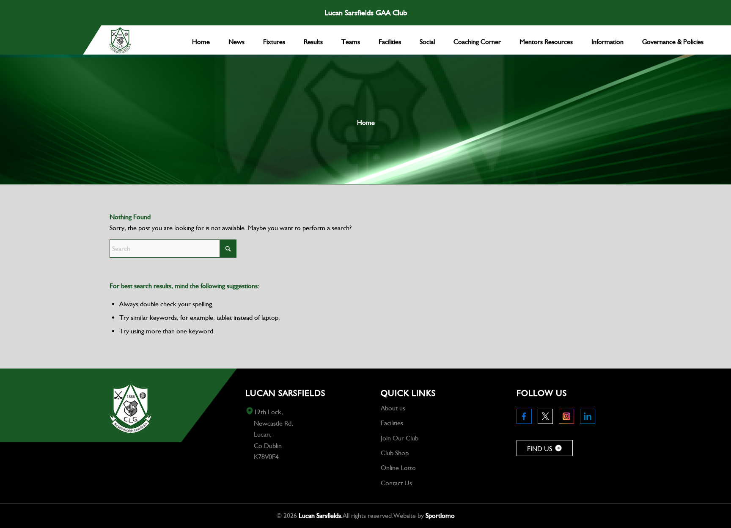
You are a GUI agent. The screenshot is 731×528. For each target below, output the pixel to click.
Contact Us (396, 483)
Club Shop (395, 453)
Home (366, 122)
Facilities (392, 423)
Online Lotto (398, 468)
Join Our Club (399, 438)
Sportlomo (440, 516)
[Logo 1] (120, 40)
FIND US (539, 449)
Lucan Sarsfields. (321, 516)
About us (393, 408)
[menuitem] (201, 40)
